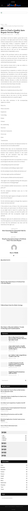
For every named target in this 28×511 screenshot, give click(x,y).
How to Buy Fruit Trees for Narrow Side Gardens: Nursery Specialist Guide (18, 339)
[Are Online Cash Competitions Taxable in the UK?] (4, 356)
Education (3, 469)
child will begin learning (7, 498)
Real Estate (3, 482)
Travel (2, 489)
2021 (3, 456)
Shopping (3, 485)
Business (3, 467)
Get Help (13, 1)
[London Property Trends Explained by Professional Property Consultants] (4, 364)
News (2, 480)
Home (2, 478)
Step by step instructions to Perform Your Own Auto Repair (14, 239)
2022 (3, 452)
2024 (3, 446)
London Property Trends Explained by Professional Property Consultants (16, 364)
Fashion (2, 471)
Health (2, 476)
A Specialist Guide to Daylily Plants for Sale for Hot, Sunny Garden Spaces (17, 347)
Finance (2, 474)
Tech (2, 487)
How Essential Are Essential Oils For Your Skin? (14, 231)
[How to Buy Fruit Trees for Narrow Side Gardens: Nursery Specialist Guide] (4, 339)
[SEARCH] (25, 380)
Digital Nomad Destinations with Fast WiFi (17, 372)
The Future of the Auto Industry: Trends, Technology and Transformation (12, 327)
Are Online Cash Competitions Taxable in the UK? (18, 355)
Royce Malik (4, 34)
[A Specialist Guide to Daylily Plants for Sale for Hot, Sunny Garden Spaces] (4, 347)
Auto (2, 28)
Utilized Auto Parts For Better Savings (11, 305)
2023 (3, 449)
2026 (3, 432)
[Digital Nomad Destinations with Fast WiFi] (4, 373)
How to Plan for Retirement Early (9, 425)
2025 (3, 443)
